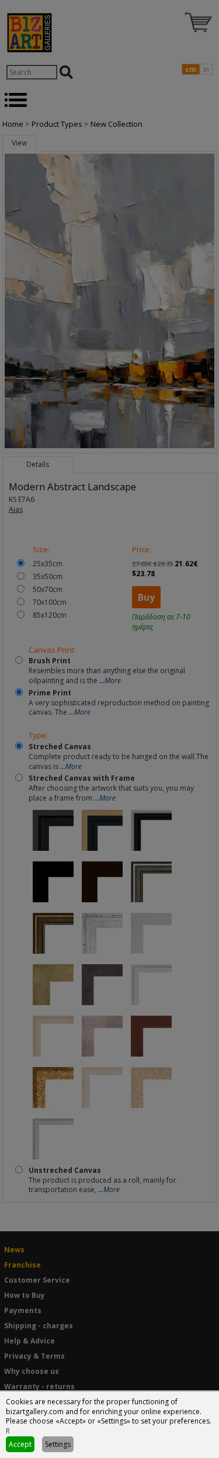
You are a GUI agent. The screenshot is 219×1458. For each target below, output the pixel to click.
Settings (58, 1444)
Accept (20, 1444)
